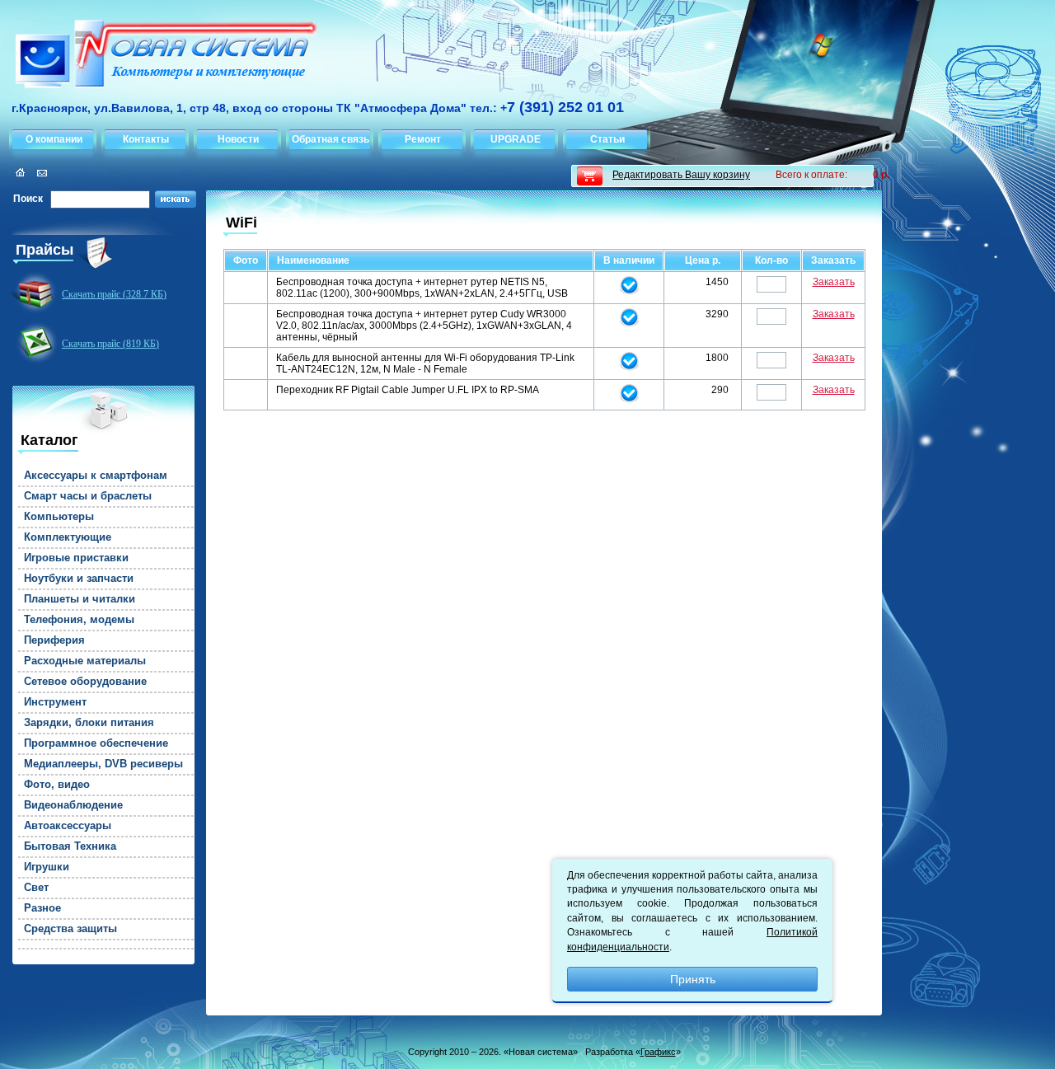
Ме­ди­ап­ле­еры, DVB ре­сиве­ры (103, 764)
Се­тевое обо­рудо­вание (85, 681)
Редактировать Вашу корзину (681, 175)
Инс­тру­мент (55, 702)
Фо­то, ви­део (57, 784)
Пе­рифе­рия (54, 640)
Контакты (146, 139)
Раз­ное (42, 908)
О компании (54, 139)
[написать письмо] (39, 172)
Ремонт (423, 139)
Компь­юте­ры (59, 517)
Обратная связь (330, 139)
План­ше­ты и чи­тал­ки (79, 599)
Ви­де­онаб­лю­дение (73, 805)
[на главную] (159, 57)
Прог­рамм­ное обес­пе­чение (96, 743)
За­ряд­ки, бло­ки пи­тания (89, 723)
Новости (238, 139)
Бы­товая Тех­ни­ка (70, 846)
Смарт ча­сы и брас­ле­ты (88, 496)
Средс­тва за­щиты (70, 929)
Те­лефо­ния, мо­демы (79, 620)
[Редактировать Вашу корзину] (590, 175)
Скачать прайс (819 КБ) (110, 343)
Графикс (658, 1052)
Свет (36, 887)
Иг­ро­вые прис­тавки (76, 558)
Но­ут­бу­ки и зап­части (79, 578)
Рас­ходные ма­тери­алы (85, 661)
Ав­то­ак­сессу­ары (67, 826)
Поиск (28, 198)
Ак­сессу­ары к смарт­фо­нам (95, 475)
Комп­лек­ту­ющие (67, 537)
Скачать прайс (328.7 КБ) (114, 294)
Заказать (834, 282)
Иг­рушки (46, 867)
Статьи (607, 139)
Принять (692, 979)
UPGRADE (515, 139)
